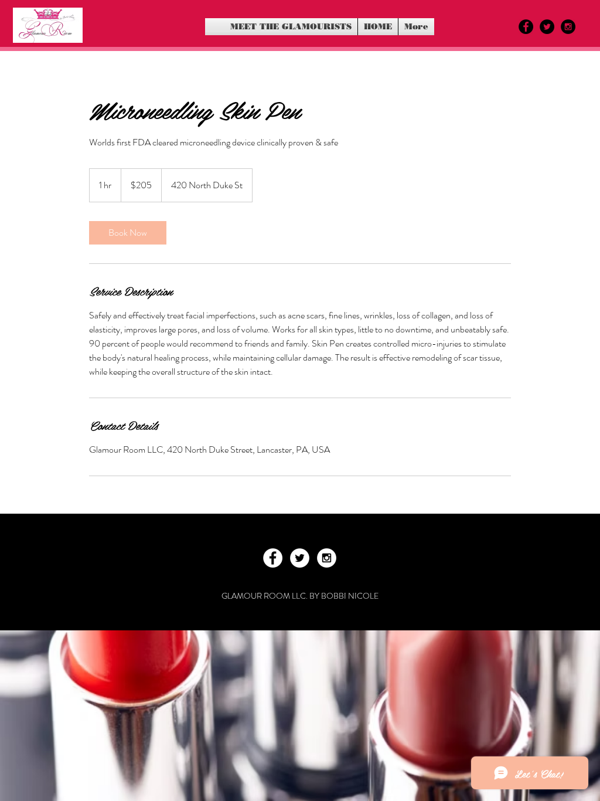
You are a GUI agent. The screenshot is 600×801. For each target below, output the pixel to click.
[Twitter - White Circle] (299, 558)
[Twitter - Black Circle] (547, 26)
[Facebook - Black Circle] (526, 26)
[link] (127, 233)
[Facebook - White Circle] (272, 558)
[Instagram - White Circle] (326, 558)
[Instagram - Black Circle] (568, 26)
